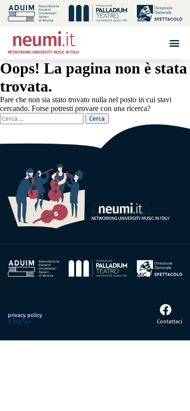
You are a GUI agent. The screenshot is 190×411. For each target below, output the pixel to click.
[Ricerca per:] (42, 118)
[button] (174, 43)
